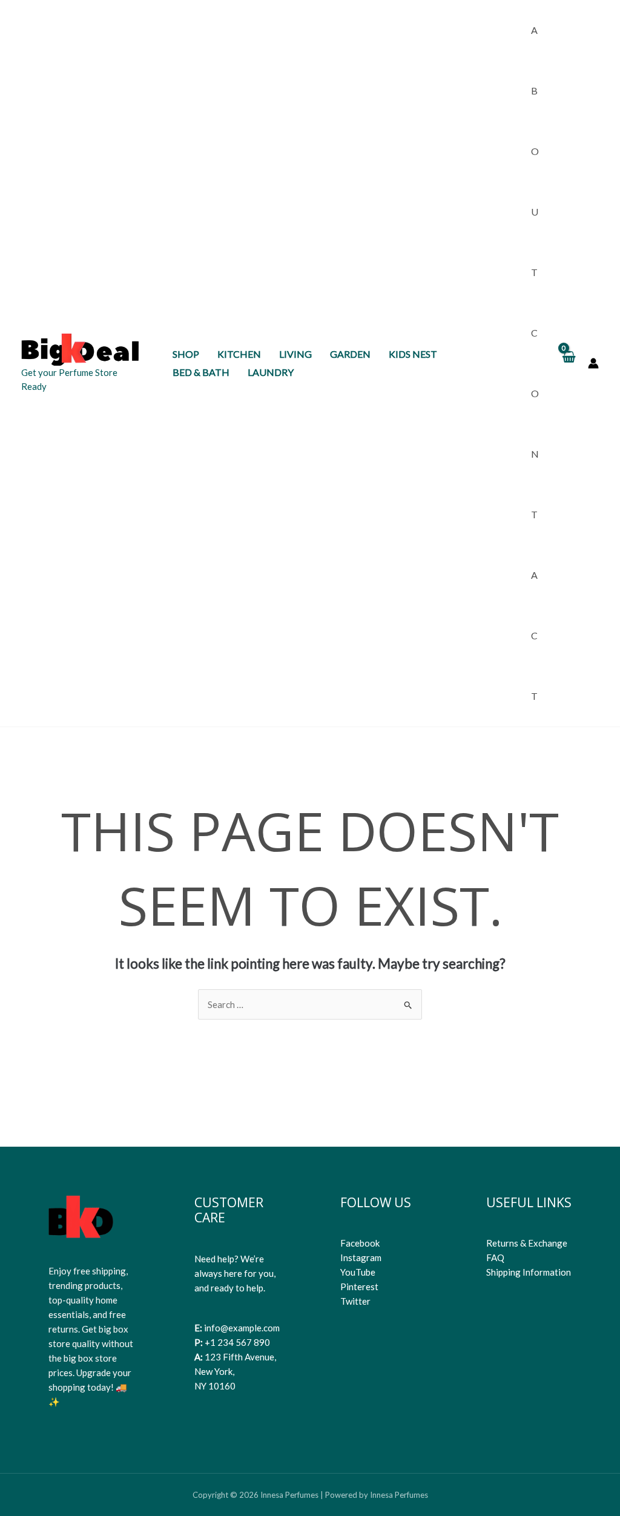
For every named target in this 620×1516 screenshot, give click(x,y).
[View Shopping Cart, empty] (568, 363)
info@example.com (242, 1327)
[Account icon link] (593, 363)
